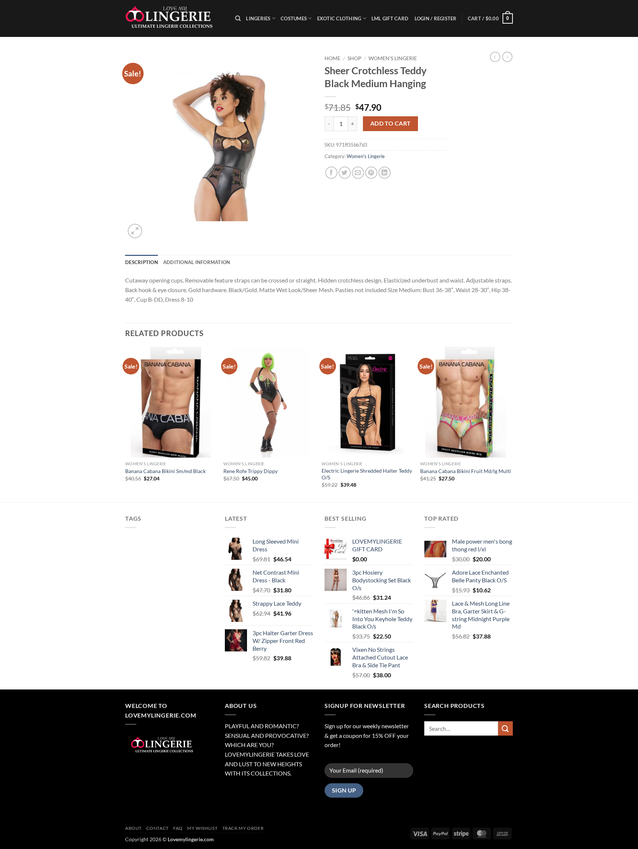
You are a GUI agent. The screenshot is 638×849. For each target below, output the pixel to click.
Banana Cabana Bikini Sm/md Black (165, 471)
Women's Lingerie (392, 58)
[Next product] (495, 57)
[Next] (510, 423)
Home (332, 58)
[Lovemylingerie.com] (174, 18)
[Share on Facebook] (331, 173)
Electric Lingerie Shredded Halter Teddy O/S (367, 474)
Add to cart (390, 123)
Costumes (294, 18)
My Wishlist (202, 828)
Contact (157, 828)
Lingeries (258, 18)
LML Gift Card (389, 18)
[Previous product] (507, 57)
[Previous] (125, 423)
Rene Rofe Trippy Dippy (250, 471)
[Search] (238, 18)
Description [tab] (141, 262)
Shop (354, 58)
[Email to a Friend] (358, 173)
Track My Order (243, 828)
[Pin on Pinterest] (371, 173)
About (133, 828)
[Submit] (505, 728)
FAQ (178, 828)
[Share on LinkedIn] (384, 173)
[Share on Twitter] (345, 173)
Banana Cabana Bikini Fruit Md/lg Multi (465, 471)
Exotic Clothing (339, 18)
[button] (490, 18)
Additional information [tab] (196, 262)
